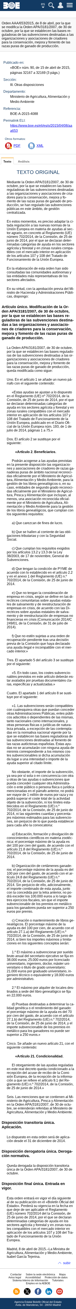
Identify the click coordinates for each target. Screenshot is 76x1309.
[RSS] (16, 1293)
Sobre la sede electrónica (40, 1274)
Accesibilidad (33, 1277)
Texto (7, 161)
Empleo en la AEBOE (38, 1283)
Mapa (62, 1274)
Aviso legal (14, 1277)
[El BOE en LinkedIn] (48, 1293)
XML (40, 145)
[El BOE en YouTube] (59, 1293)
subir (67, 1263)
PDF (17, 145)
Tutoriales (58, 1280)
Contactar (16, 1274)
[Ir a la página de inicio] (11, 8)
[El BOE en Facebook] (38, 1293)
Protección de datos (56, 1277)
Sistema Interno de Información (30, 1280)
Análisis (24, 161)
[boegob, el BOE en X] (27, 1293)
